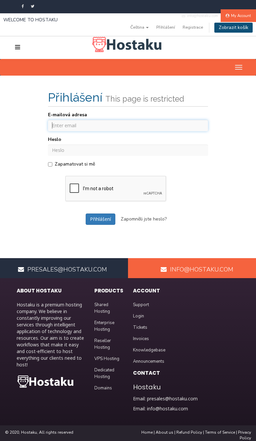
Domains (103, 388)
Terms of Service (220, 432)
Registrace (193, 27)
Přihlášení (165, 27)
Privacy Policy (244, 435)
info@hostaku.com (167, 408)
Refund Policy (189, 432)
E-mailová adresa (67, 115)
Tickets (140, 327)
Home (147, 432)
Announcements (148, 361)
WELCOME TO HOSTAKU (30, 20)
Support (141, 305)
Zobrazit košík (233, 27)
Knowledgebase (149, 350)
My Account (241, 15)
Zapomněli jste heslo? (144, 219)
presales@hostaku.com (172, 398)
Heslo (54, 139)
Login (138, 316)
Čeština (137, 27)
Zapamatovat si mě (75, 164)
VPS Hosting (106, 359)
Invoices (141, 339)
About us (164, 432)
